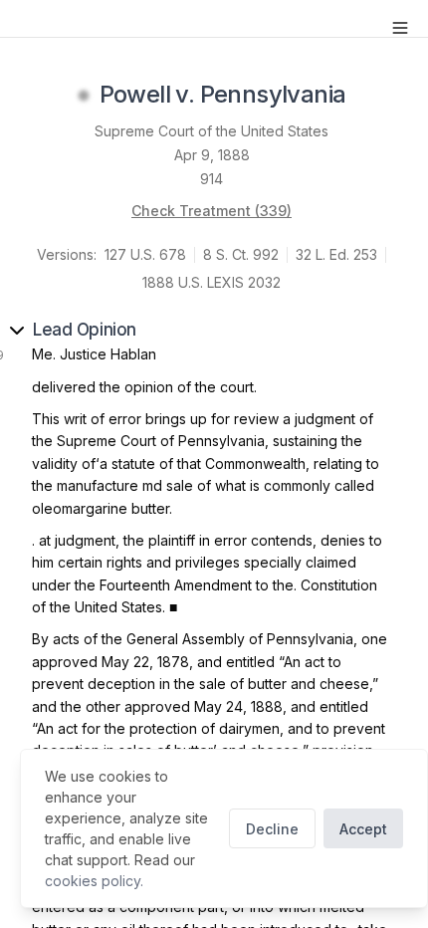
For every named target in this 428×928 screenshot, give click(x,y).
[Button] (400, 28)
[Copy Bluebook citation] (367, 96)
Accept (363, 828)
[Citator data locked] (84, 96)
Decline (272, 828)
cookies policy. (94, 880)
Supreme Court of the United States (211, 130)
